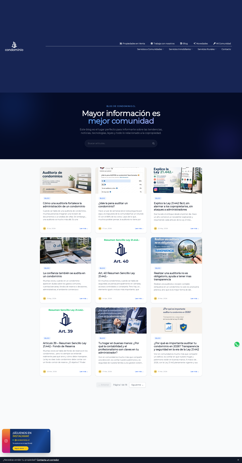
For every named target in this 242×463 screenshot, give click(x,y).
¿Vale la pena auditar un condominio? (113, 205)
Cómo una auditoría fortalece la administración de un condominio (64, 205)
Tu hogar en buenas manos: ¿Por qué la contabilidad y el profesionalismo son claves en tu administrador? (118, 348)
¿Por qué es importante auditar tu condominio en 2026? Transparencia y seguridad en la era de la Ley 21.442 (176, 346)
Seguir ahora (20, 448)
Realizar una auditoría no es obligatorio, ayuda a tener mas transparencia (172, 276)
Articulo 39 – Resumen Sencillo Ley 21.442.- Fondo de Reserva (64, 345)
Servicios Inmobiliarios (180, 49)
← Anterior (103, 385)
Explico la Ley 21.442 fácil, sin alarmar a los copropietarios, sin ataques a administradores (173, 206)
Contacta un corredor (48, 460)
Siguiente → (137, 385)
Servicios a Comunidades (149, 49)
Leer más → (84, 228)
